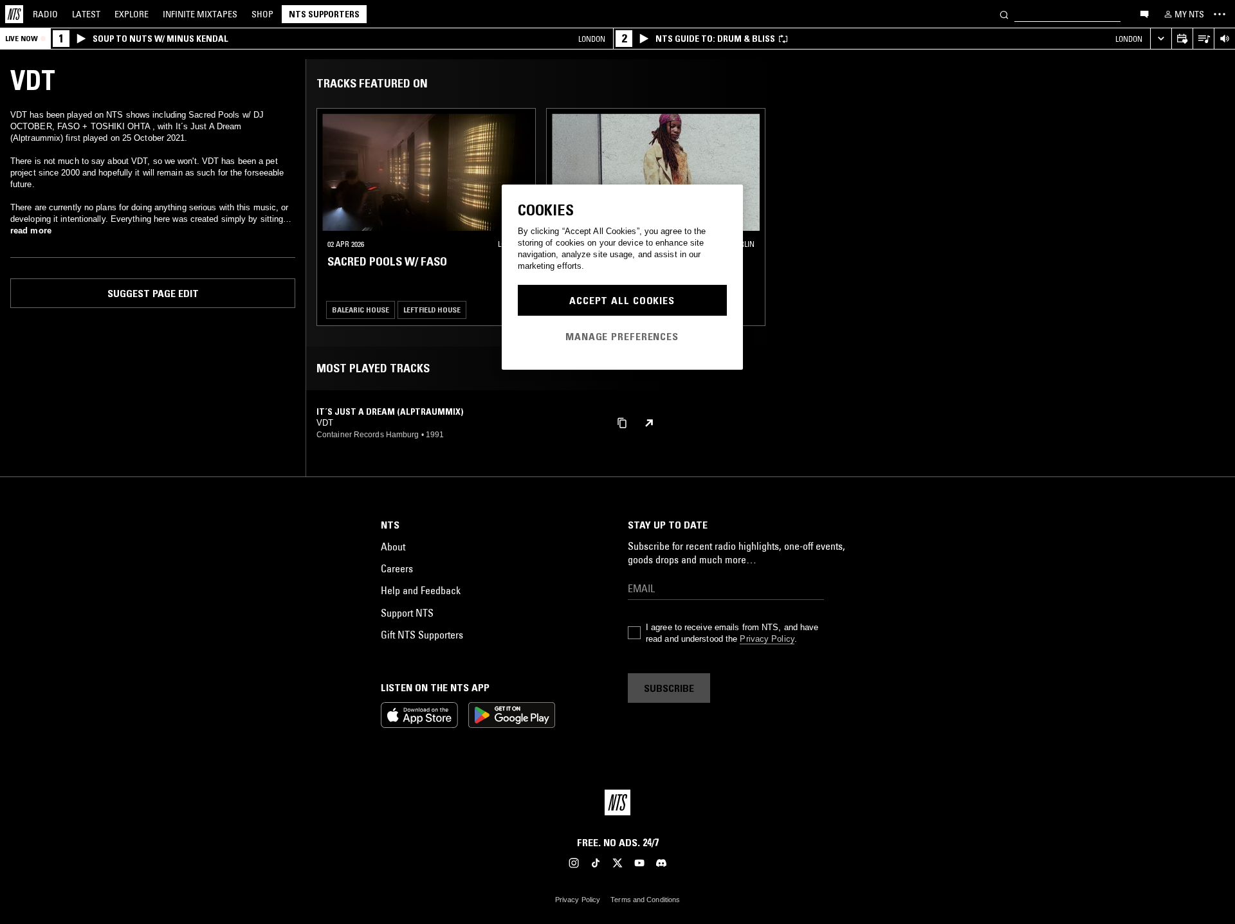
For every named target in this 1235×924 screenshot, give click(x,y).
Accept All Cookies (622, 300)
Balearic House (360, 309)
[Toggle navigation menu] (1219, 14)
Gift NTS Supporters (422, 634)
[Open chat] (1144, 13)
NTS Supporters (324, 14)
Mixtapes (200, 14)
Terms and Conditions (645, 899)
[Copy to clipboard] (622, 422)
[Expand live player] (1160, 39)
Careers (397, 568)
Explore (131, 14)
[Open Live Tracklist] (1203, 39)
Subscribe (669, 688)
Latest (86, 14)
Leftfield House (432, 309)
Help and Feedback (421, 590)
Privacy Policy (767, 639)
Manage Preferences (622, 336)
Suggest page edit (153, 293)
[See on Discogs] (649, 423)
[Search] (1004, 14)
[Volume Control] (1224, 39)
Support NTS (407, 612)
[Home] (14, 14)
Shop (262, 14)
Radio (45, 14)
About (393, 546)
